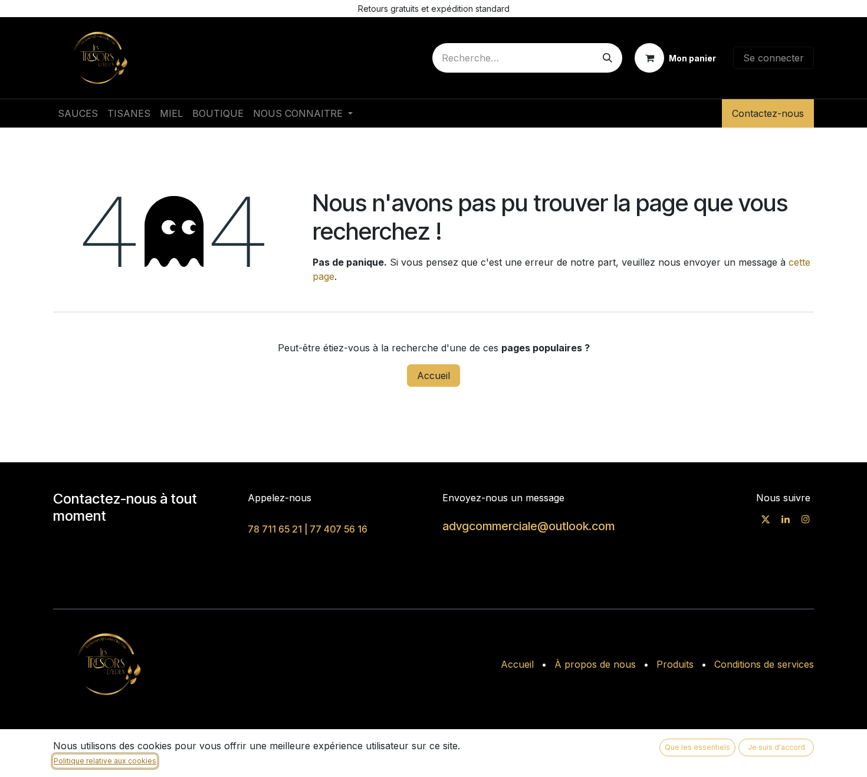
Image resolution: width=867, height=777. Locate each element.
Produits (675, 664)
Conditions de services (764, 664)
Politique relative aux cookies (105, 760)
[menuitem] (78, 113)
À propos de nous (595, 664)
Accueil (433, 375)
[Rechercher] (607, 58)
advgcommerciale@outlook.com (528, 526)
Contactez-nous (768, 113)
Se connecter (773, 58)
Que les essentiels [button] (697, 747)
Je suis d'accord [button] (776, 747)
